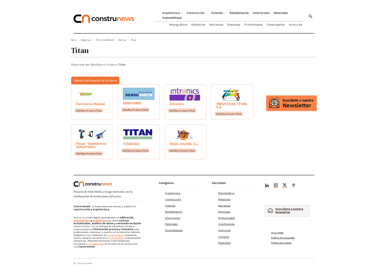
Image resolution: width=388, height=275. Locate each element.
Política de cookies (281, 242)
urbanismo (99, 220)
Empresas (86, 40)
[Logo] (114, 184)
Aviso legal (277, 232)
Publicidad (224, 243)
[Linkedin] (267, 185)
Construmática (115, 235)
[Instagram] (275, 185)
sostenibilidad (96, 243)
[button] (310, 16)
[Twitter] (284, 185)
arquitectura (82, 220)
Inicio (74, 40)
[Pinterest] (293, 185)
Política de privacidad (283, 237)
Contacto (223, 237)
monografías (116, 237)
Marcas (122, 40)
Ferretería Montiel (105, 40)
